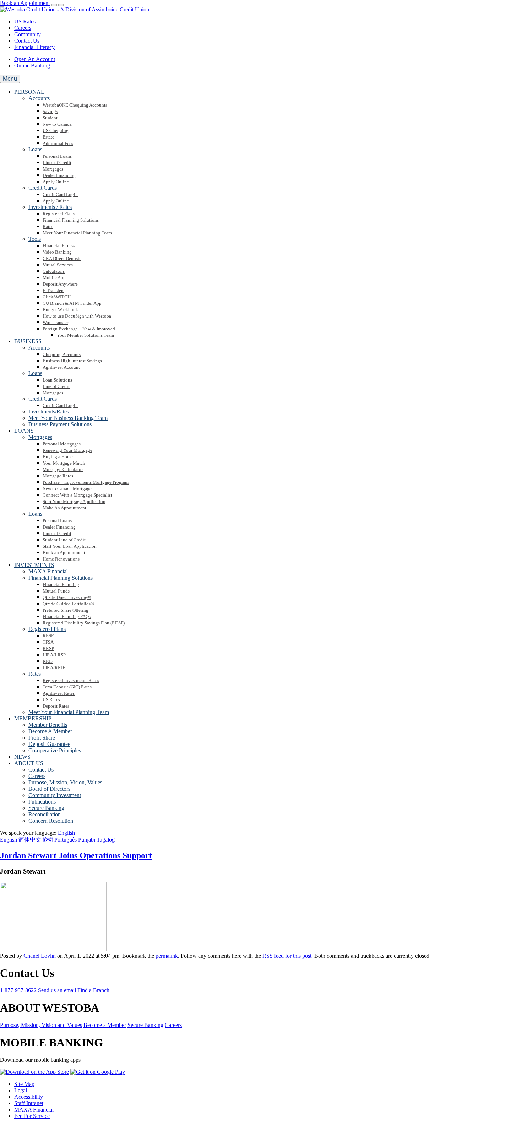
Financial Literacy (34, 47)
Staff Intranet (28, 1103)
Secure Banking (145, 1025)
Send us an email (57, 990)
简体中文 (29, 840)
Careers (22, 28)
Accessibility (28, 1097)
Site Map (24, 1084)
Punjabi (86, 840)
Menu (10, 79)
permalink (167, 956)
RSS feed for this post (286, 956)
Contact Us (26, 41)
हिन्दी (48, 840)
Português (65, 840)
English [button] (66, 833)
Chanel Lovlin (39, 956)
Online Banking (32, 66)
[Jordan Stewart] (53, 949)
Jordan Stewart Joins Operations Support (76, 855)
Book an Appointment (25, 3)
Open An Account (34, 59)
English (8, 840)
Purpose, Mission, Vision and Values (41, 1025)
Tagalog (106, 840)
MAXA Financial (34, 1110)
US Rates (25, 21)
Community (27, 34)
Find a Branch (93, 990)
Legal (20, 1090)
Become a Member (104, 1025)
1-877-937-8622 (18, 990)
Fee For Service (32, 1116)
